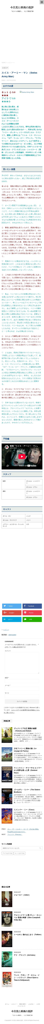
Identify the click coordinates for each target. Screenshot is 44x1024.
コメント (8, 651)
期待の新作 (22, 1004)
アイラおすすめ (7, 853)
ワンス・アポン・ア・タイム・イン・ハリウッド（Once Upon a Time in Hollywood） (27, 977)
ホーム (7, 1004)
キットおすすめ (19, 853)
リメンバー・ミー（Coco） (24, 810)
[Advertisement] (22, 36)
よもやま (31, 1004)
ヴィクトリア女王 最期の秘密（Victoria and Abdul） (25, 730)
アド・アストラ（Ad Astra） (25, 955)
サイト (7, 693)
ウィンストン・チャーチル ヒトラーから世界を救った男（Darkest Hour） (28, 770)
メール (7, 685)
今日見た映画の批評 (22, 7)
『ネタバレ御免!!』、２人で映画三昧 (22, 1015)
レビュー (6, 630)
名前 (7, 678)
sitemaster (12, 635)
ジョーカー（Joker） (22, 895)
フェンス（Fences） (14, 834)
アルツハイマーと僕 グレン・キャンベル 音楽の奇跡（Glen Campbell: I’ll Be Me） (28, 917)
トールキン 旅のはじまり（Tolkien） (28, 934)
